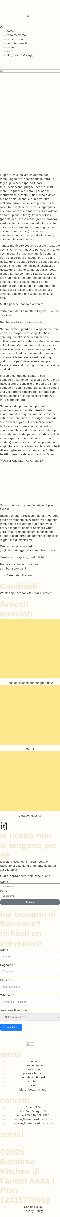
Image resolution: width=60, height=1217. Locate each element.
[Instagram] (5, 1140)
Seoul (30, 749)
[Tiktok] (9, 1140)
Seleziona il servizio (13, 1010)
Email (4, 891)
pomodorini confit (11, 387)
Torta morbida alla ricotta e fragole (23, 311)
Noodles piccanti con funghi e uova (30, 682)
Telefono (6, 995)
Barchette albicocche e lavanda (21, 322)
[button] (7, 593)
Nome (4, 881)
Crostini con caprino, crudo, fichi (22, 557)
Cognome (6, 965)
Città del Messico (30, 815)
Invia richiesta (11, 1027)
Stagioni (26, 575)
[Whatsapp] (1, 1140)
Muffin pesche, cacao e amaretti (21, 304)
